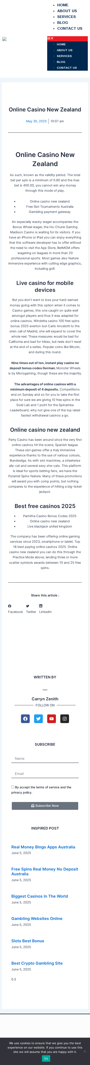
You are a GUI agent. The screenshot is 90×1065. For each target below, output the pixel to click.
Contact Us (69, 28)
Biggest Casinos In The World (39, 896)
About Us (67, 11)
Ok (46, 1058)
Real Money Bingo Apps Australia (43, 846)
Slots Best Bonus (27, 940)
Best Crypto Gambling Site (37, 963)
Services (66, 17)
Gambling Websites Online (36, 918)
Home (62, 5)
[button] (67, 38)
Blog (62, 23)
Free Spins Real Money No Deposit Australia (44, 871)
